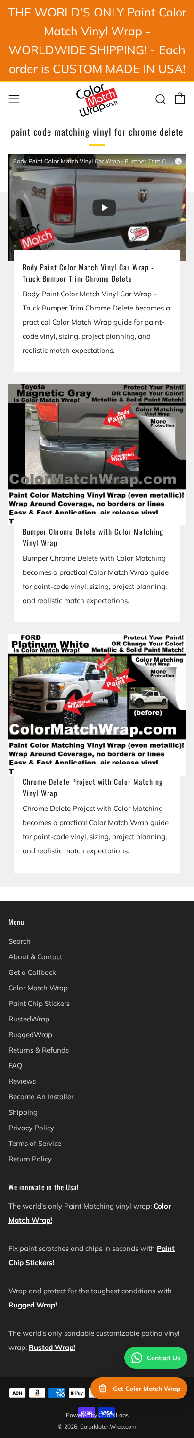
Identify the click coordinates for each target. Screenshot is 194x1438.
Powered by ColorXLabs (97, 1415)
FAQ (15, 1065)
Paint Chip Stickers (39, 1003)
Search (19, 941)
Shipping (23, 1112)
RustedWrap (28, 1018)
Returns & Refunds (38, 1050)
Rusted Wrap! (52, 1347)
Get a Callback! (32, 972)
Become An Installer (40, 1096)
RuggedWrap (30, 1034)
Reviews (22, 1081)
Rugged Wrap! (32, 1304)
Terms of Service (34, 1143)
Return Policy (30, 1158)
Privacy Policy (31, 1127)
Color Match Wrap (38, 987)
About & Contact (35, 956)
